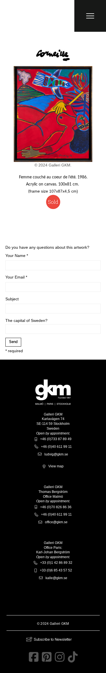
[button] (90, 16)
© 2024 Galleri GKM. (53, 165)
